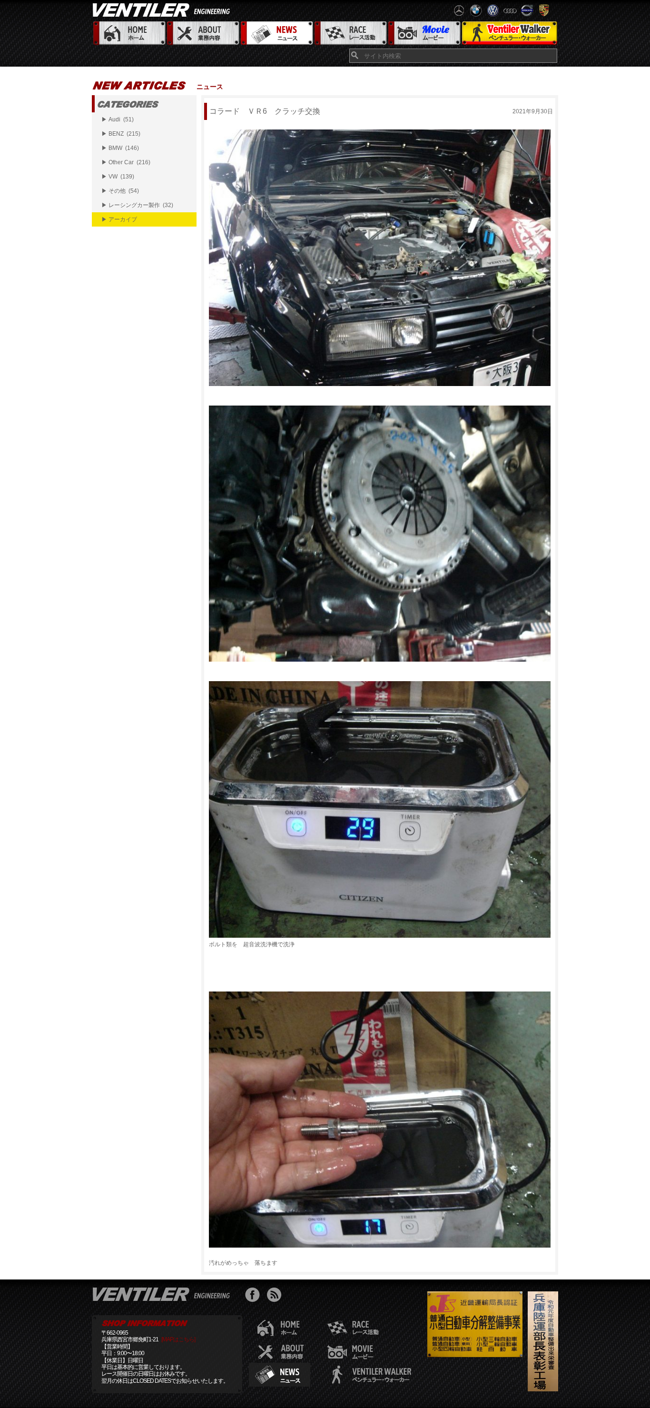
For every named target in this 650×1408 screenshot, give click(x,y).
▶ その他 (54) (120, 191)
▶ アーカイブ (119, 219)
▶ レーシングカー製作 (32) (137, 205)
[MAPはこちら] (178, 1339)
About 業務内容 (202, 33)
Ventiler (163, 1293)
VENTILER (163, 9)
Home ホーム (129, 33)
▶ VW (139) (117, 176)
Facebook (255, 1296)
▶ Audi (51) (117, 119)
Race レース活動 (350, 33)
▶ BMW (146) (120, 148)
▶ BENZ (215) (120, 133)
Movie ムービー (424, 33)
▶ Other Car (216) (125, 162)
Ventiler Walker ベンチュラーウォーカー (509, 33)
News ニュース (276, 33)
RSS (276, 1296)
